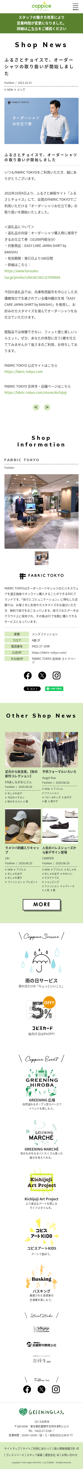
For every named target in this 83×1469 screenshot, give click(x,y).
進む (47, 407)
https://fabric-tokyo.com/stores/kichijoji (35, 392)
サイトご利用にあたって (37, 1448)
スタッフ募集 (34, 1455)
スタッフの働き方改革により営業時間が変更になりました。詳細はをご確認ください (41, 22)
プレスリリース (15, 1455)
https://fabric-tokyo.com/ (49, 652)
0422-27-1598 (41, 646)
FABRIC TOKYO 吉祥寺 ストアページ (54, 660)
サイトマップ (12, 1448)
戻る (36, 407)
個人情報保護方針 (64, 1448)
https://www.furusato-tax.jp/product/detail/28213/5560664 (32, 274)
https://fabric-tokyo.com (23, 371)
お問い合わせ (69, 1455)
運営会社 (50, 1455)
